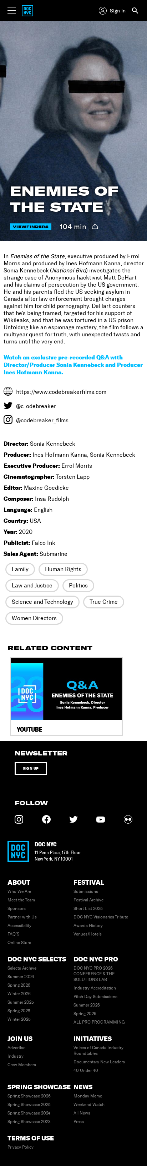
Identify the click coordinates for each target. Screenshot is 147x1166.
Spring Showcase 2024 (28, 1113)
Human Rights (63, 569)
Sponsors (16, 908)
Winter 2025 (19, 1019)
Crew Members (21, 1064)
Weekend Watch (89, 1104)
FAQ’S (13, 934)
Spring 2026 (18, 985)
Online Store (19, 942)
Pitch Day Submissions (95, 996)
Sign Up (31, 768)
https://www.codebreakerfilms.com (61, 392)
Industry (15, 1056)
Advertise (16, 1047)
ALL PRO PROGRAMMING (99, 1022)
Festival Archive (88, 899)
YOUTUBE (29, 729)
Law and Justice (32, 585)
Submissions (86, 891)
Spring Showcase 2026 (29, 1096)
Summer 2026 (20, 976)
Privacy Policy (20, 1147)
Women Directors (34, 618)
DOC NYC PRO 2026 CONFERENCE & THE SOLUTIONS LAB (94, 974)
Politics (78, 585)
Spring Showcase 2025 (29, 1104)
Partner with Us (22, 917)
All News (82, 1113)
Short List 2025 (88, 908)
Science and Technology (42, 601)
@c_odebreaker (36, 406)
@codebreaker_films (42, 420)
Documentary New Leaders (99, 1061)
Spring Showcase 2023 (29, 1121)
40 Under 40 (86, 1070)
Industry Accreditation (95, 988)
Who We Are (19, 891)
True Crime (104, 601)
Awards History (88, 925)
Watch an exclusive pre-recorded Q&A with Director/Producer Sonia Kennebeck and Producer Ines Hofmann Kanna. (73, 365)
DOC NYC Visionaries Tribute (101, 917)
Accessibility (19, 925)
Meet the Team (21, 899)
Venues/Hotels (88, 934)
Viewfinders (31, 226)
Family (20, 569)
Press (79, 1121)
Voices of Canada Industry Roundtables (98, 1050)
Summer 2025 (20, 1002)
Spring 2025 (18, 1010)
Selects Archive (21, 968)
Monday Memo (88, 1096)
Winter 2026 (19, 993)
